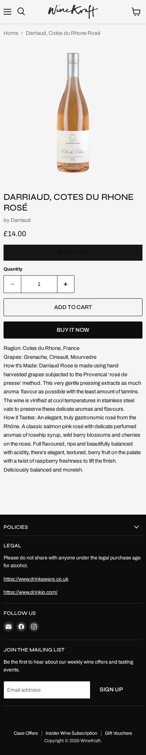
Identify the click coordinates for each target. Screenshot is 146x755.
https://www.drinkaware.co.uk (36, 579)
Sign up (111, 689)
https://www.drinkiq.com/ (30, 592)
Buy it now (73, 330)
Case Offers (26, 733)
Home (11, 33)
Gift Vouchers (118, 733)
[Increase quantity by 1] (66, 284)
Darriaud (21, 220)
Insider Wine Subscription (71, 733)
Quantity (13, 269)
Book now (73, 252)
